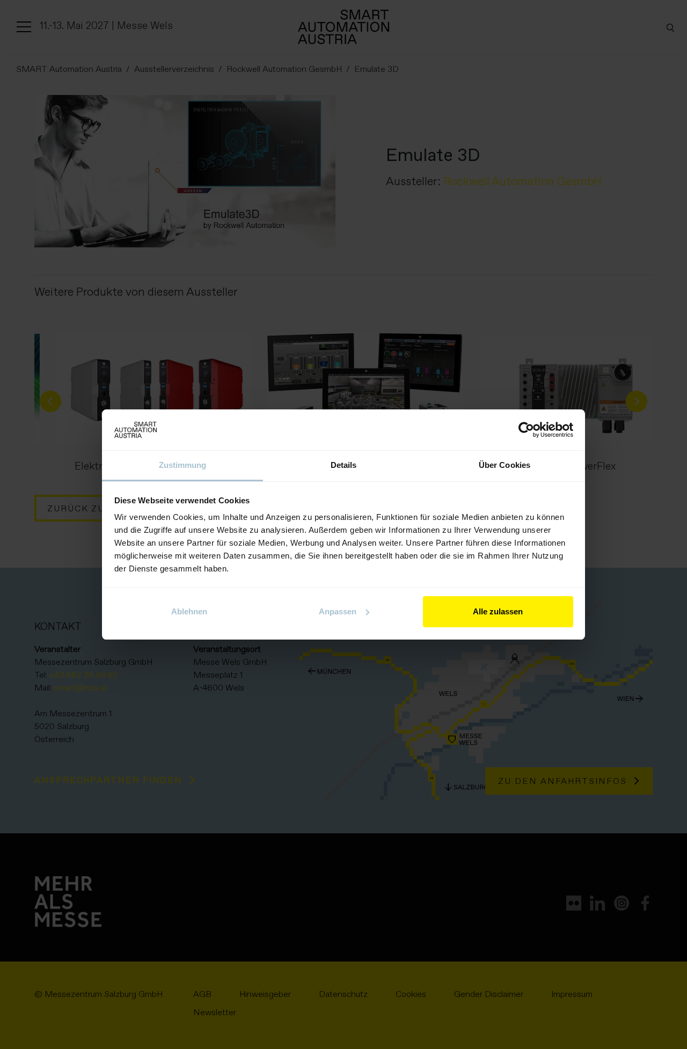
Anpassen (337, 611)
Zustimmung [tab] (183, 465)
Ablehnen (189, 611)
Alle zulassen (498, 611)
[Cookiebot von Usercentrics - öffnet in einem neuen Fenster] (526, 430)
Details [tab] (344, 465)
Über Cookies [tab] (504, 465)
